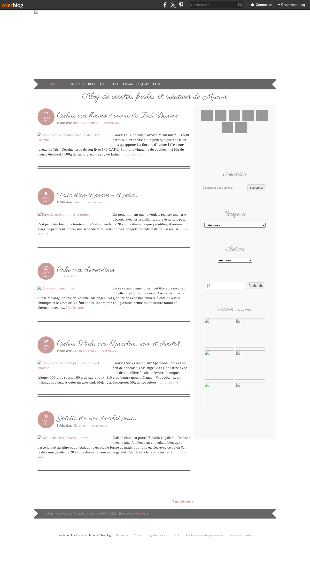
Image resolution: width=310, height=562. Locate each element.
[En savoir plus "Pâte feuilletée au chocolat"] (250, 411)
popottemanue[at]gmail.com (135, 84)
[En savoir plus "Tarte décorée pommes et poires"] (250, 347)
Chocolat (79, 425)
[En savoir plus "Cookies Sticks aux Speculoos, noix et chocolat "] (250, 379)
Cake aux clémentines (86, 270)
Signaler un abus (158, 535)
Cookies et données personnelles (205, 535)
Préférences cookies (240, 535)
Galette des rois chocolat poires (96, 418)
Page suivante (183, 501)
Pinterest (248, 115)
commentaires (110, 123)
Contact (138, 535)
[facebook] (165, 4)
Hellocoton (227, 127)
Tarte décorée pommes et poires (97, 195)
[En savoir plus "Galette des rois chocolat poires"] (219, 411)
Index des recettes (87, 84)
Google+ (262, 115)
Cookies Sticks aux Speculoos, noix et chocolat (118, 343)
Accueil (56, 84)
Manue (80, 535)
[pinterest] (181, 4)
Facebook (207, 115)
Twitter (220, 115)
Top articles (122, 535)
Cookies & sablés (84, 351)
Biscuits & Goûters (85, 123)
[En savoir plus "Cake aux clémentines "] (219, 379)
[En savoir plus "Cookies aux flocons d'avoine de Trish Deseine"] (219, 347)
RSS (241, 127)
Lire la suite (132, 154)
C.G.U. (177, 535)
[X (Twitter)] (173, 4)
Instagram (234, 115)
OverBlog (141, 513)
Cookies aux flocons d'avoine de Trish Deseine (117, 115)
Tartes (77, 202)
